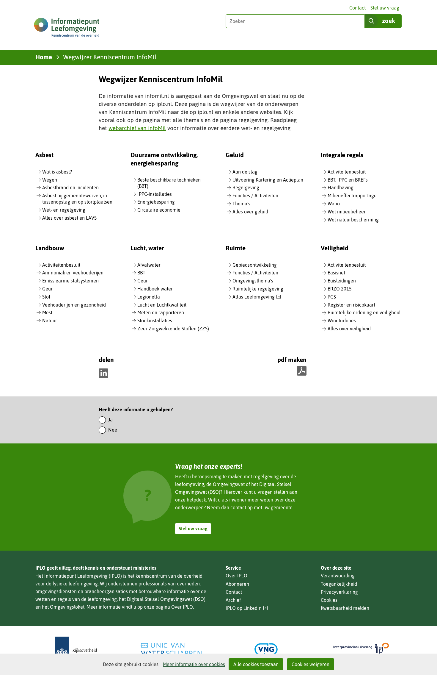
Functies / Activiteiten (255, 195)
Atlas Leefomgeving (256, 297)
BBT (141, 272)
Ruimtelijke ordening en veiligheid (364, 312)
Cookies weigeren (310, 664)
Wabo (334, 203)
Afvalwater (149, 265)
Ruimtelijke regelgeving (257, 288)
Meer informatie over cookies (194, 664)
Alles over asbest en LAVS (69, 218)
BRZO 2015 (340, 288)
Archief (233, 600)
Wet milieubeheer (347, 211)
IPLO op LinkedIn (247, 608)
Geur (47, 288)
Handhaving (340, 187)
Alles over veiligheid (349, 328)
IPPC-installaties (154, 194)
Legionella (148, 296)
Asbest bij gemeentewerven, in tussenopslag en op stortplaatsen (77, 198)
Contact (357, 7)
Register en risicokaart (351, 304)
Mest (47, 312)
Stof (46, 296)
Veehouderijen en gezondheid (74, 304)
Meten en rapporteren (160, 312)
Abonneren (237, 584)
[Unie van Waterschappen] (171, 649)
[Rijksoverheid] (76, 649)
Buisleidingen (342, 280)
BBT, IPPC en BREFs (348, 179)
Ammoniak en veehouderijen (72, 272)
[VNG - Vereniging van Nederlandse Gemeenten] (266, 649)
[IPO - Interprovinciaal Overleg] (361, 649)
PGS (332, 296)
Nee (112, 429)
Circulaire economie (158, 209)
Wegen (49, 179)
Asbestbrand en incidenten (70, 187)
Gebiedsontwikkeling (254, 265)
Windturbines (342, 320)
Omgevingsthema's (252, 280)
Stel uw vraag (384, 7)
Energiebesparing (156, 201)
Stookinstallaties (154, 320)
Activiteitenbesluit (347, 171)
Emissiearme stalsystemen (70, 280)
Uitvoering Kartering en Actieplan (267, 179)
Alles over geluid (250, 211)
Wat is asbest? (57, 171)
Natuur (49, 320)
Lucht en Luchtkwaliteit (161, 304)
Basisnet (336, 272)
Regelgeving (245, 187)
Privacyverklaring (339, 592)
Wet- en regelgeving (63, 209)
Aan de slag (244, 171)
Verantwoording (338, 575)
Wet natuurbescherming (353, 219)
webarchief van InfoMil (137, 128)
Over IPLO (182, 607)
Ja (110, 419)
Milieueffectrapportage (352, 195)
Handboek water (155, 288)
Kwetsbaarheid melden (345, 608)
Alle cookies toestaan (256, 664)
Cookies (329, 600)
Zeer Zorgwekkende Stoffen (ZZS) (173, 328)
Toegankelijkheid (339, 584)
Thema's (241, 203)
